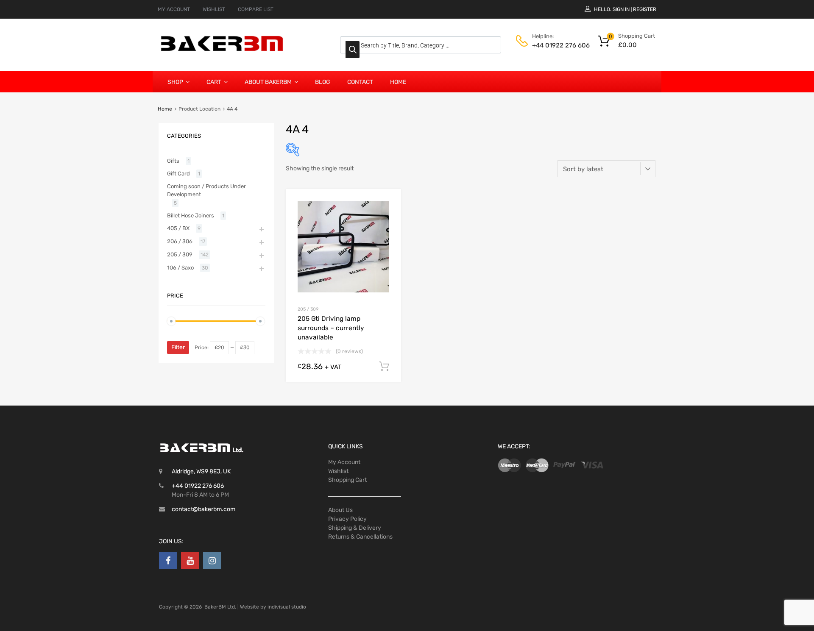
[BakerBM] (222, 51)
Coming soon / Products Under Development (206, 190)
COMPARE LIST (255, 9)
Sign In (621, 9)
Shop (175, 82)
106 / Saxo (180, 267)
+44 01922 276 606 (553, 45)
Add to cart (384, 366)
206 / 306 (179, 241)
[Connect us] (168, 561)
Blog (322, 82)
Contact (360, 82)
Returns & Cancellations (360, 536)
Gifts (173, 161)
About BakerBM (268, 82)
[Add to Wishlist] (387, 205)
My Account (344, 462)
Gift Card (178, 173)
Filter (178, 347)
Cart (213, 82)
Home (398, 82)
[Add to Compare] (387, 219)
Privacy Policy (347, 519)
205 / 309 (308, 309)
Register (644, 9)
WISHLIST (214, 9)
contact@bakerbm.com (203, 509)
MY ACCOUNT (174, 9)
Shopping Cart (347, 480)
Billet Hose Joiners (190, 215)
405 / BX (178, 228)
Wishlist (338, 471)
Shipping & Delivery (354, 527)
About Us (340, 510)
